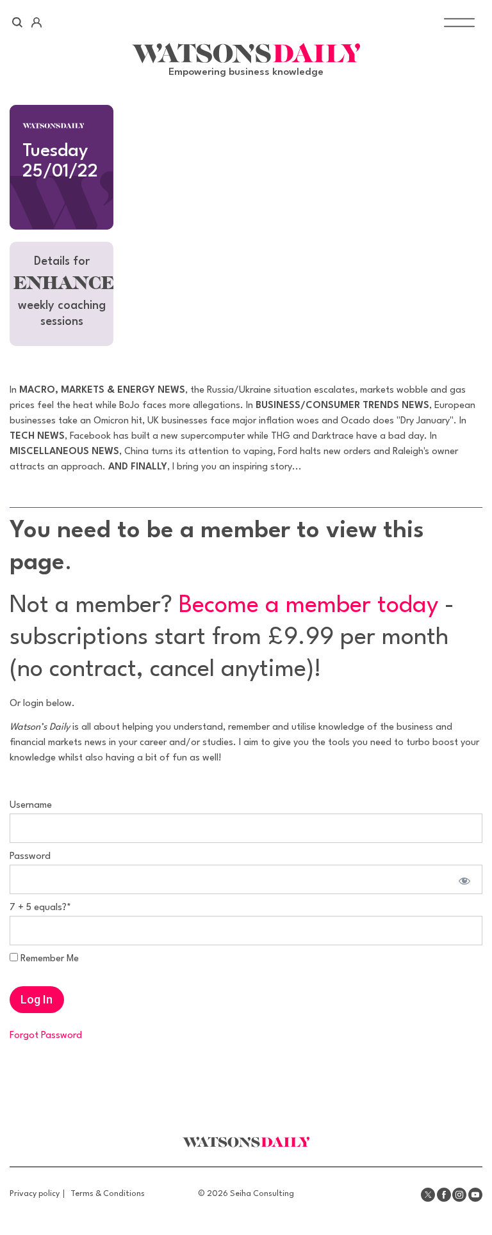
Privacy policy (35, 1194)
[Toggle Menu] (459, 23)
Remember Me (48, 959)
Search (18, 22)
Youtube (475, 1195)
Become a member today (308, 606)
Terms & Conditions (107, 1194)
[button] (61, 294)
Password (30, 856)
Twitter (428, 1195)
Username (31, 805)
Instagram (459, 1195)
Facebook (444, 1195)
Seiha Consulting (262, 1194)
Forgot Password (46, 1036)
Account (36, 22)
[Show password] (462, 879)
